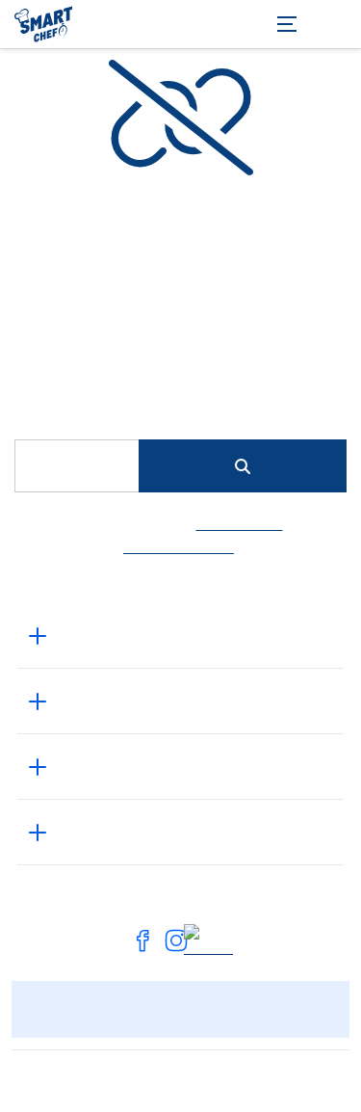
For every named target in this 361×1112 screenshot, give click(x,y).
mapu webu (239, 523)
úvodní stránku (178, 546)
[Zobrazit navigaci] (313, 24)
